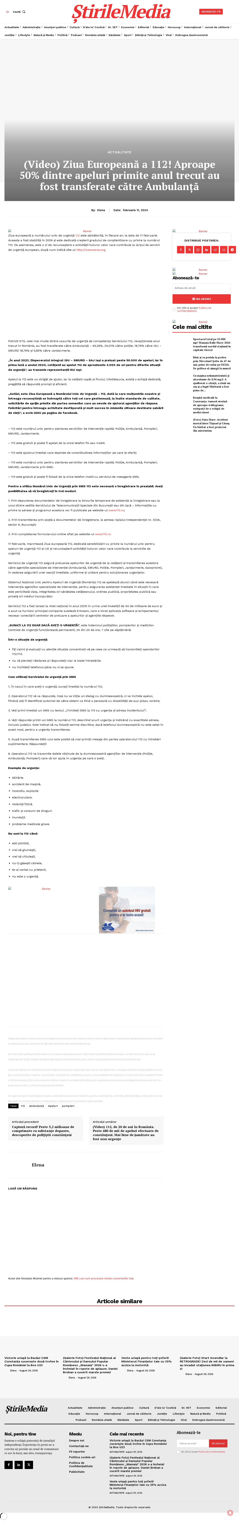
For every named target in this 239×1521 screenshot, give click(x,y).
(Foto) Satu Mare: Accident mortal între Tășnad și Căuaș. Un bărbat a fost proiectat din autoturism (211, 425)
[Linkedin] (206, 249)
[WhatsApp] (198, 249)
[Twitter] (189, 249)
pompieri (68, 1105)
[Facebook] (180, 249)
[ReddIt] (215, 249)
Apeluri (53, 1105)
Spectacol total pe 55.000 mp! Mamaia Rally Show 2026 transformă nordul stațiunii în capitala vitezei (212, 344)
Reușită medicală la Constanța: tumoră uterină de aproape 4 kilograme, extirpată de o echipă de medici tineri (210, 405)
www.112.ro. (103, 534)
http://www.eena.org (91, 250)
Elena (101, 210)
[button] (20, 12)
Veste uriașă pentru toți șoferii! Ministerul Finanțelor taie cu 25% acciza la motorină (146, 1361)
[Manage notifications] (230, 1513)
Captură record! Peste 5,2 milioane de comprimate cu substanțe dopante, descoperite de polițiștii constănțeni (43, 1131)
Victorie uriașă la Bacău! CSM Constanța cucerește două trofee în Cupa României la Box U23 (31, 1361)
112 (77, 235)
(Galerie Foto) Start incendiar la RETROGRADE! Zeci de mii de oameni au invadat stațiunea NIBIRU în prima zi (207, 1363)
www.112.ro (116, 510)
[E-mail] (223, 249)
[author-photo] (6, 1370)
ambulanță (36, 1105)
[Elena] (17, 1165)
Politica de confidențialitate (194, 309)
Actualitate (119, 152)
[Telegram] (232, 249)
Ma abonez (203, 299)
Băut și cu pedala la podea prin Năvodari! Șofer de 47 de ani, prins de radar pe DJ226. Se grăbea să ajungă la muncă (212, 363)
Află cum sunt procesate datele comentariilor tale (104, 1278)
